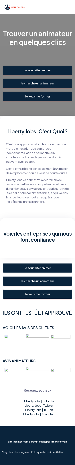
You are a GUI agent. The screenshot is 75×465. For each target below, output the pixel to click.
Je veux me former (37, 96)
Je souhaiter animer (37, 70)
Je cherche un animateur (38, 83)
